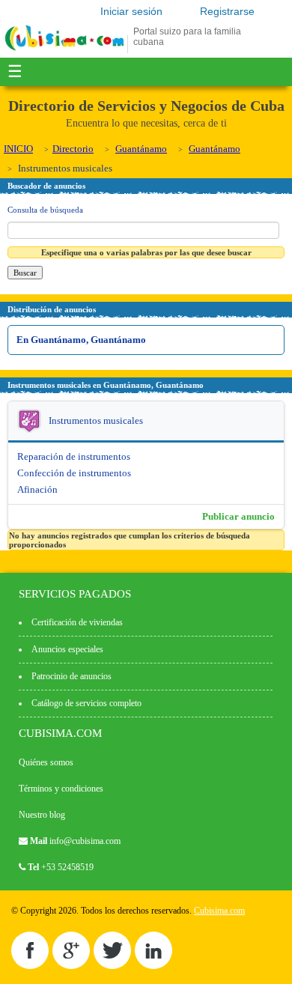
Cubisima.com (219, 910)
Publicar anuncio (238, 516)
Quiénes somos (46, 762)
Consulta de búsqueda (45, 209)
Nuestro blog (42, 815)
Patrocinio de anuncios (71, 676)
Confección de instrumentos (74, 473)
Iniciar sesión (131, 11)
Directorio (73, 148)
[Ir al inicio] (64, 50)
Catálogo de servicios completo (86, 703)
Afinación (37, 489)
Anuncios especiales (67, 649)
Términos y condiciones (61, 788)
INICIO (18, 148)
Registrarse (227, 11)
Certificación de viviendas (77, 622)
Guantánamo (141, 148)
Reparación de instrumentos (73, 456)
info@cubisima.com (85, 841)
